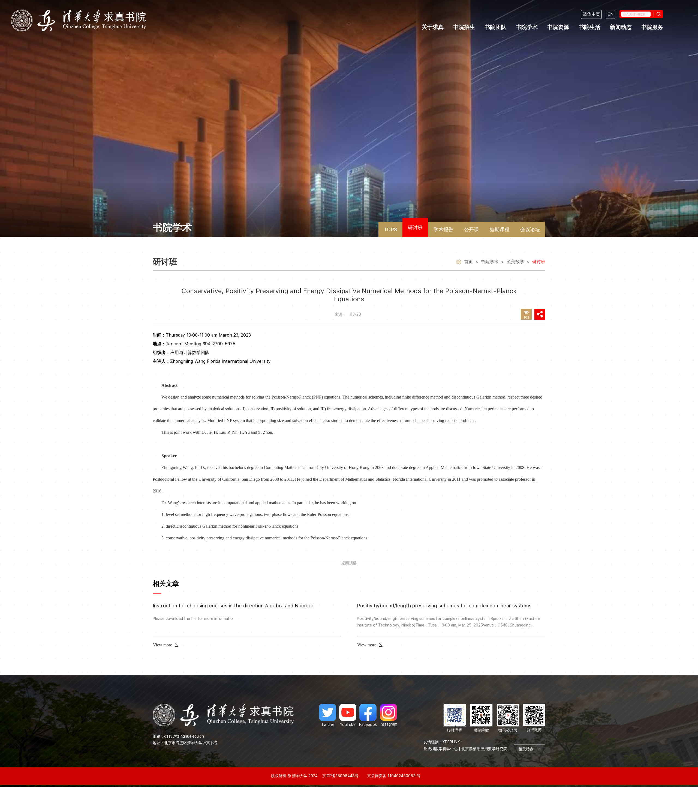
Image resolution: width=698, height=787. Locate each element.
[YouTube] (347, 715)
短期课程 (499, 229)
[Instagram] (388, 715)
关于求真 (433, 27)
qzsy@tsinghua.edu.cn (184, 736)
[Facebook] (368, 715)
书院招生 (464, 27)
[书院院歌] (481, 718)
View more (162, 645)
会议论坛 (530, 229)
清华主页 (591, 14)
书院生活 (589, 27)
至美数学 (515, 261)
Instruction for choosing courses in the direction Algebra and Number (233, 605)
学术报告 (443, 229)
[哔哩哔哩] (454, 718)
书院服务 (652, 27)
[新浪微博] (534, 718)
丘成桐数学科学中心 (440, 749)
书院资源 (558, 27)
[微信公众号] (508, 718)
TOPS (390, 229)
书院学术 (527, 27)
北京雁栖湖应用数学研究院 (484, 749)
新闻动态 (621, 27)
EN (610, 14)
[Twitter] (327, 715)
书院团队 (495, 27)
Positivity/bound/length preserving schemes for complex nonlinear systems (444, 605)
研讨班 (415, 227)
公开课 (471, 229)
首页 (468, 261)
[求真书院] (78, 20)
